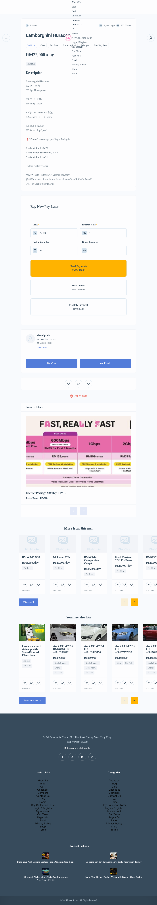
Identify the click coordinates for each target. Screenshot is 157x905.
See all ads (42, 347)
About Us (76, 2)
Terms (75, 73)
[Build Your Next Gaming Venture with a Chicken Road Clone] (45, 855)
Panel (74, 60)
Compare (76, 20)
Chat (53, 363)
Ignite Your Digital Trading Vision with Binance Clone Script (113, 877)
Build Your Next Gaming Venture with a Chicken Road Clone (45, 862)
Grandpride (43, 335)
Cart (74, 11)
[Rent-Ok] (68, 38)
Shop (74, 69)
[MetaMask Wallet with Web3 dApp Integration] (45, 871)
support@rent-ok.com (77, 741)
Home (75, 33)
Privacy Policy (79, 64)
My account (77, 46)
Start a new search (32, 700)
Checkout (76, 15)
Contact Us (77, 24)
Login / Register (79, 42)
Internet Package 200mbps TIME (45, 493)
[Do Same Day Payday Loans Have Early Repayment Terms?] (113, 855)
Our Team (76, 51)
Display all (28, 602)
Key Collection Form (82, 38)
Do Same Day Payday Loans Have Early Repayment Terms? (114, 862)
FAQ (74, 29)
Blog (74, 6)
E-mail (107, 363)
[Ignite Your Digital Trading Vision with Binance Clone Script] (113, 871)
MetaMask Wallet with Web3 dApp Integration (46, 877)
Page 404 (76, 55)
